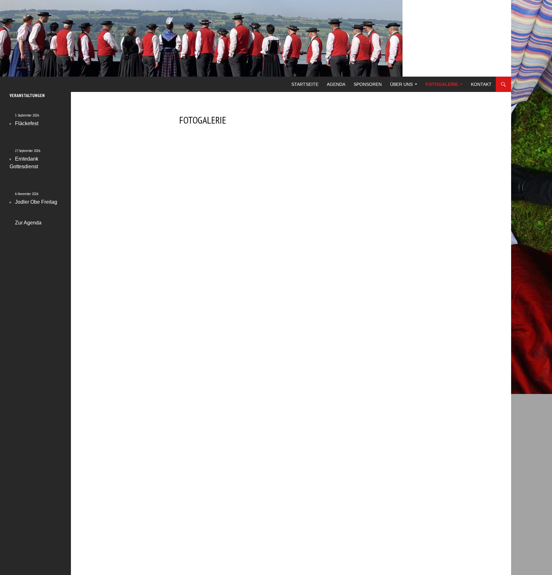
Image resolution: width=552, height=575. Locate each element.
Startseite (304, 84)
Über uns (401, 84)
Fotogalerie (441, 84)
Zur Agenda (28, 222)
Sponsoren (368, 84)
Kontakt (481, 84)
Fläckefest (26, 123)
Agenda (336, 84)
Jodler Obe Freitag (36, 202)
